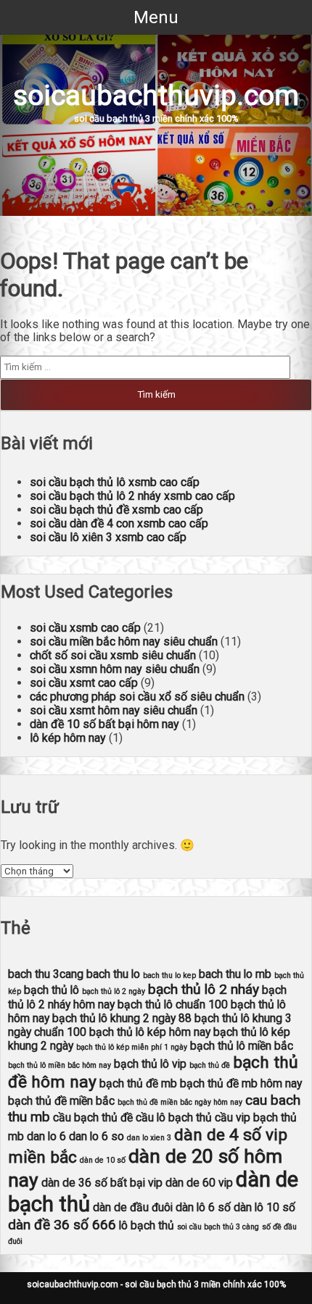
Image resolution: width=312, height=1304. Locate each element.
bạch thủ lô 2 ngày (113, 991)
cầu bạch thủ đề (93, 1117)
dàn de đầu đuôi (133, 1207)
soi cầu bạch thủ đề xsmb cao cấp (116, 510)
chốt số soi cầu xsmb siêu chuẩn (113, 655)
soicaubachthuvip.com (156, 95)
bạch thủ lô (51, 990)
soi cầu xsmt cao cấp (84, 683)
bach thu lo (113, 974)
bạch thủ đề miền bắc (61, 1101)
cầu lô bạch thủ (174, 1117)
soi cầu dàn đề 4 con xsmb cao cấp (119, 523)
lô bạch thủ (146, 1225)
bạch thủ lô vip (150, 1064)
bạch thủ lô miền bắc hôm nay (59, 1065)
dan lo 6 (46, 1136)
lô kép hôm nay (68, 738)
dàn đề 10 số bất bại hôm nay (104, 724)
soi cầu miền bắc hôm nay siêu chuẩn (124, 641)
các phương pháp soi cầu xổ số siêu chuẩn (137, 696)
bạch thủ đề (209, 1065)
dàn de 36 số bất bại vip (102, 1183)
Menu (156, 17)
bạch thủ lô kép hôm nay (149, 1032)
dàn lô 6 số (203, 1207)
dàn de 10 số (103, 1160)
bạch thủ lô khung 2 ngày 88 (122, 1018)
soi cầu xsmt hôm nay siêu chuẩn (113, 710)
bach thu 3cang (45, 974)
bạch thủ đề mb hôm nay (241, 1083)
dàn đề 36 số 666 (62, 1224)
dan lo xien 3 (149, 1137)
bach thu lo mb (235, 974)
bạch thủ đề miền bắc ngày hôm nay (180, 1102)
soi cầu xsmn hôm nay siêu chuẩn (115, 669)
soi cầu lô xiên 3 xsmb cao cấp (108, 537)
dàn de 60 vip (199, 1183)
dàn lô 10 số (264, 1207)
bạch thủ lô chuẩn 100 (173, 1004)
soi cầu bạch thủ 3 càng (218, 1227)
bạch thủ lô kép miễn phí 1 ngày (131, 1047)
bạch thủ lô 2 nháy (203, 989)
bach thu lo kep (169, 975)
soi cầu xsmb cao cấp (85, 628)
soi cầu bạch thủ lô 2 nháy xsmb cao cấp (132, 496)
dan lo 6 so (96, 1136)
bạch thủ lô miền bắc (241, 1046)
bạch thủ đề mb (138, 1083)
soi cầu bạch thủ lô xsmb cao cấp (115, 482)
